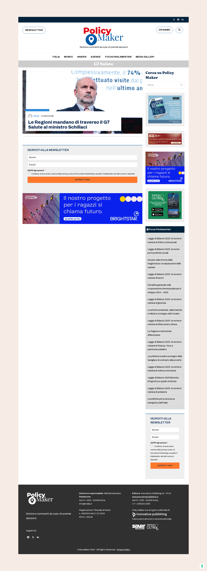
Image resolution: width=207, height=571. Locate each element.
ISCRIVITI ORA (82, 180)
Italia (36, 116)
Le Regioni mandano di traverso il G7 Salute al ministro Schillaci (69, 125)
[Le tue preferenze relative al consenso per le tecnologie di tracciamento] (202, 566)
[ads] (82, 223)
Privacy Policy (123, 549)
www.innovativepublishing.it (145, 497)
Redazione (49, 116)
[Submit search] (181, 85)
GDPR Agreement (36, 170)
